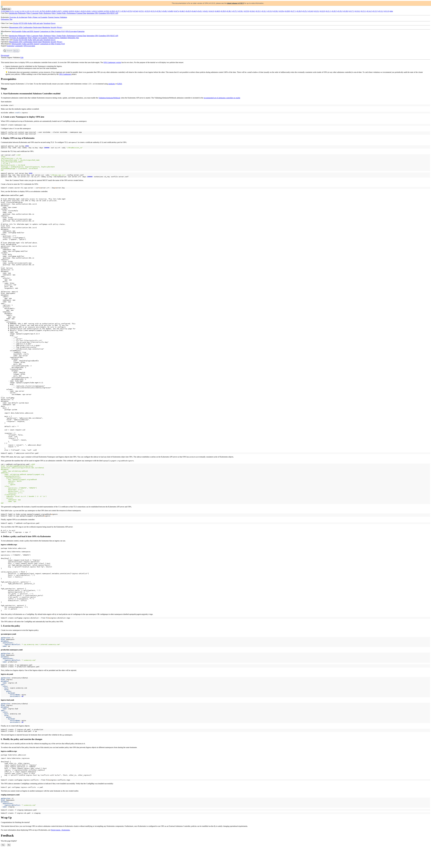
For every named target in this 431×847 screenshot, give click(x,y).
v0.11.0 (386, 11)
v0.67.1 (59, 11)
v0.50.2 (159, 11)
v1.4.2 (17, 11)
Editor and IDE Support (30, 31)
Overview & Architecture (18, 17)
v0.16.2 (357, 11)
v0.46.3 (182, 11)
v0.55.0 (129, 11)
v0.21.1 (328, 11)
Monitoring (46, 27)
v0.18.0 (345, 11)
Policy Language (32, 13)
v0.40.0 (217, 11)
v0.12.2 (380, 11)
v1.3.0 (22, 11)
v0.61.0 (94, 11)
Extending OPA (104, 13)
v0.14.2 (369, 11)
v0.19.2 (340, 11)
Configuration (28, 27)
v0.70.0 (42, 11)
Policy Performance (69, 13)
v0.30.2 (275, 11)
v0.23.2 (316, 11)
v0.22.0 (322, 11)
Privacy (59, 27)
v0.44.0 (194, 11)
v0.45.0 (188, 11)
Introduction (13, 13)
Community (19, 46)
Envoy (53, 23)
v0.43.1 (199, 11)
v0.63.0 (83, 11)
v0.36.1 (240, 11)
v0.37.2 (234, 11)
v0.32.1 (264, 11)
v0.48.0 (170, 11)
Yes (3, 845)
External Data (81, 13)
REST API (114, 13)
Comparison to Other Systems (50, 31)
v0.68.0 (54, 11)
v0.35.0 (246, 11)
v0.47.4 (176, 11)
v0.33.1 (258, 11)
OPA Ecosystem (71, 31)
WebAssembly (16, 31)
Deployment (37, 27)
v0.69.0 (48, 11)
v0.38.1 (229, 11)
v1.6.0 (5, 11)
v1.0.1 (37, 11)
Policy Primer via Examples (37, 17)
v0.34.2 (252, 11)
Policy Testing (57, 13)
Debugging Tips (6, 19)
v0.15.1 (363, 11)
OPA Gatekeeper (65, 74)
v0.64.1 (77, 11)
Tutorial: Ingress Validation (57, 17)
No (9, 845)
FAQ (63, 31)
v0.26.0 (299, 11)
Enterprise (81, 31)
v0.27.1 (293, 11)
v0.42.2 (205, 11)
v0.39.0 (223, 11)
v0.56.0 (124, 11)
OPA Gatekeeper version (112, 62)
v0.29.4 (281, 11)
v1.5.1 (12, 11)
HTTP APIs (23, 23)
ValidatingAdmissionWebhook (109, 98)
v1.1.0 (32, 11)
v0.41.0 (211, 11)
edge (391, 11)
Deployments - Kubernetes (60, 830)
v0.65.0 (71, 11)
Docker (16, 23)
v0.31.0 (270, 11)
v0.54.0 (135, 11)
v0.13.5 (375, 11)
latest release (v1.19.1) (235, 3)
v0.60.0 (100, 11)
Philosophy (22, 13)
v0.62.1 (89, 11)
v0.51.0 (153, 11)
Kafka (30, 23)
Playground (5, 55)
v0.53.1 (141, 11)
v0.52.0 (147, 11)
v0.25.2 (305, 11)
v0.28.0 (287, 11)
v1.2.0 (27, 11)
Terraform (46, 23)
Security (53, 27)
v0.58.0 (112, 11)
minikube (111, 84)
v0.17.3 (351, 11)
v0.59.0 (106, 11)
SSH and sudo (38, 23)
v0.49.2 (164, 11)
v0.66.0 (65, 11)
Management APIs (15, 27)
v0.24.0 (310, 11)
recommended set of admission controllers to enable (222, 98)
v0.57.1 (118, 11)
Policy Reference (45, 13)
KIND (119, 84)
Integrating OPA (92, 13)
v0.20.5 (334, 11)
